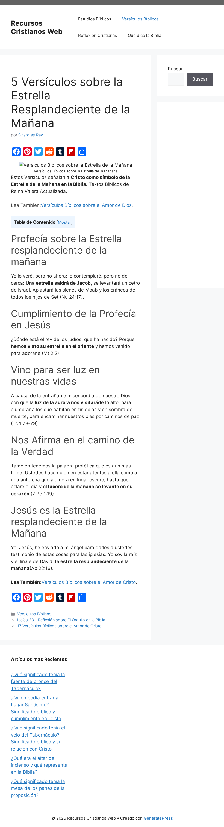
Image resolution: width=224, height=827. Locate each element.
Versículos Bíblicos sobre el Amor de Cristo (89, 582)
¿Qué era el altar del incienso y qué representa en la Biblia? (39, 765)
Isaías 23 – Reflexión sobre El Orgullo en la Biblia (61, 619)
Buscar (175, 69)
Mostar (64, 222)
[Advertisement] (190, 195)
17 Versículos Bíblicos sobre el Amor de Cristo (59, 625)
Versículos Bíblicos (140, 19)
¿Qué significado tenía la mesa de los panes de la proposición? (38, 788)
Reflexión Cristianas (97, 35)
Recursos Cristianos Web (37, 27)
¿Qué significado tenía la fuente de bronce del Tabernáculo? (38, 681)
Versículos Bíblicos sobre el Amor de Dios (86, 205)
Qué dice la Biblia (144, 35)
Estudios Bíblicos (94, 19)
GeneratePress (158, 818)
